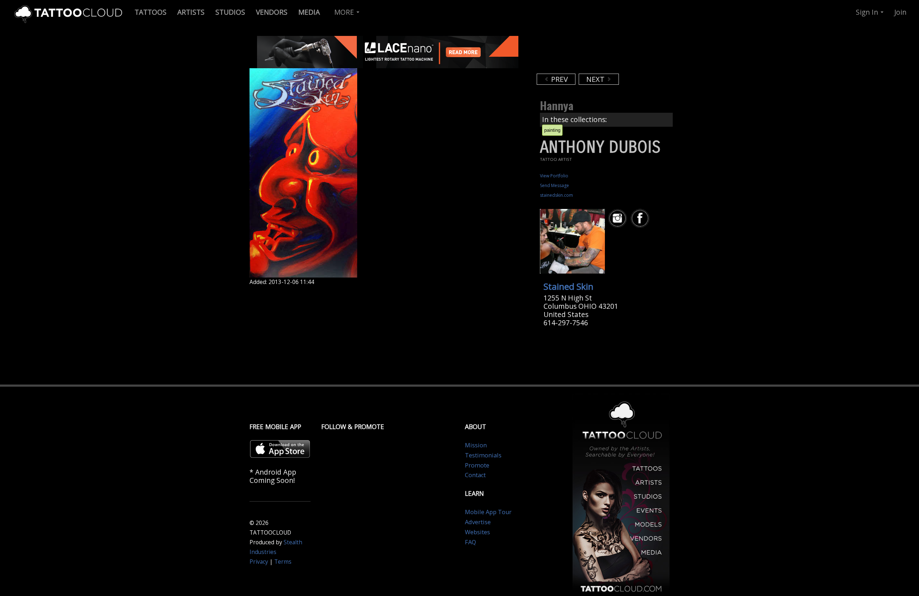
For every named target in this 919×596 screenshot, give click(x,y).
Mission (476, 445)
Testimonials (483, 455)
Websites (477, 532)
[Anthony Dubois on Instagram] (618, 218)
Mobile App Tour (488, 512)
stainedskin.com (556, 195)
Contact (475, 475)
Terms (282, 561)
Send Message (554, 185)
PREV (558, 79)
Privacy (258, 561)
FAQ (470, 542)
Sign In (868, 12)
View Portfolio (554, 176)
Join (900, 12)
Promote (477, 465)
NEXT (596, 79)
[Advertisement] (594, 54)
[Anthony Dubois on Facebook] (641, 218)
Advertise (478, 522)
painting (552, 130)
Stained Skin (568, 286)
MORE (345, 12)
